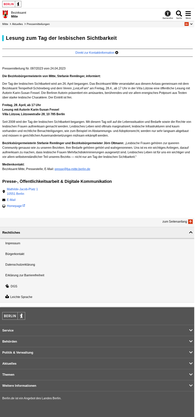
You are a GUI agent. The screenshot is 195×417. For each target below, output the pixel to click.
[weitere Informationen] (5, 14)
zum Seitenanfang (174, 221)
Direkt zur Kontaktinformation (95, 52)
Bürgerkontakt (14, 254)
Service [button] (8, 330)
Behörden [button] (9, 341)
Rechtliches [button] (11, 232)
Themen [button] (8, 374)
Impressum (12, 243)
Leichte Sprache (21, 297)
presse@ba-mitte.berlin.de (72, 169)
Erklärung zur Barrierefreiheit (24, 275)
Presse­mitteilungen (38, 24)
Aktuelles (17, 24)
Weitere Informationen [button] (19, 385)
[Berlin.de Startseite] (11, 4)
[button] (189, 24)
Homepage (14, 206)
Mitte (5, 24)
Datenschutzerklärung (20, 264)
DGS (14, 286)
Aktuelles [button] (9, 363)
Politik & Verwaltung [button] (17, 352)
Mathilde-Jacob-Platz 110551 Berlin (22, 191)
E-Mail (11, 200)
